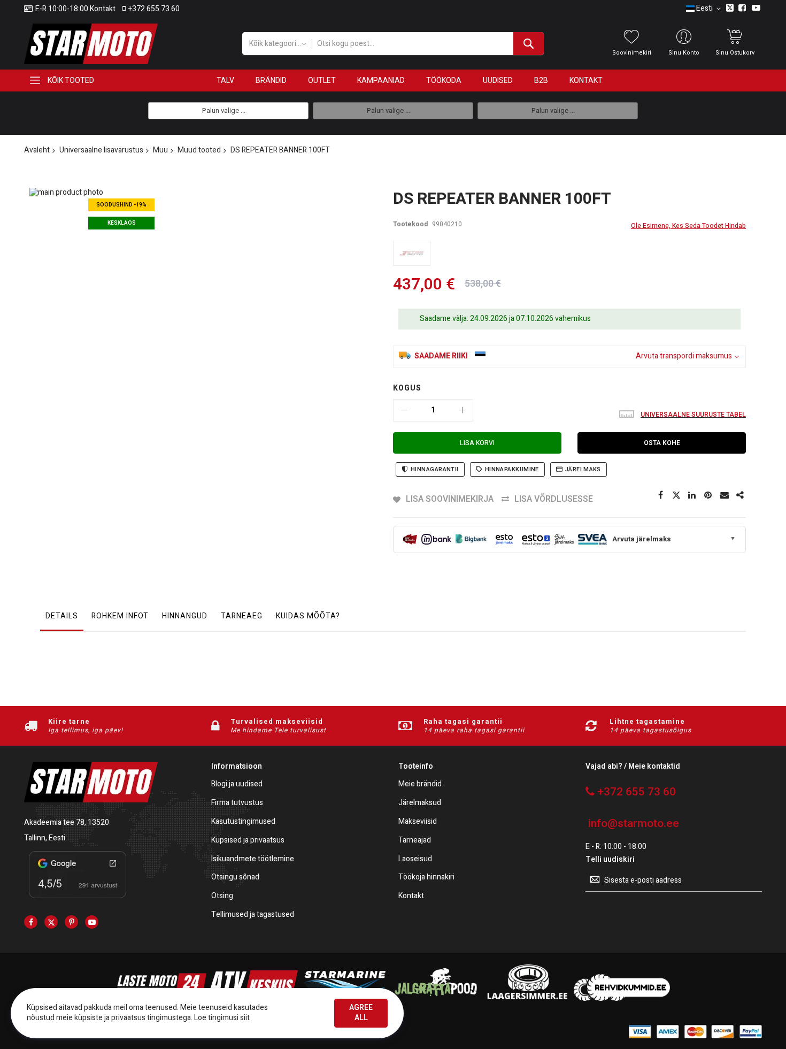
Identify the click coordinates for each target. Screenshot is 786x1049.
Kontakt (411, 896)
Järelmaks (583, 469)
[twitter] (51, 922)
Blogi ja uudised (237, 784)
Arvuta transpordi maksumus (684, 356)
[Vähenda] (404, 410)
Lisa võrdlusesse (553, 499)
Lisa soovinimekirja (450, 499)
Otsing (222, 896)
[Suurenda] (462, 410)
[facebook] (30, 922)
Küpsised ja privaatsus (247, 841)
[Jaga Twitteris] (676, 495)
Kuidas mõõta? (308, 616)
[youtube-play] (91, 922)
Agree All (361, 1012)
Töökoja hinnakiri (426, 877)
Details (61, 616)
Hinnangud (184, 616)
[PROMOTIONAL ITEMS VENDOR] (411, 253)
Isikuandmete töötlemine (252, 859)
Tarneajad (414, 841)
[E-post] (724, 495)
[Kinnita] (708, 495)
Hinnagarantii (435, 469)
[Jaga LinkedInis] (692, 495)
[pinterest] (71, 922)
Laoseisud (415, 859)
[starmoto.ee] (91, 44)
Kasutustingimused (243, 822)
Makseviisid (417, 822)
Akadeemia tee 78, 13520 (66, 822)
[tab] (61, 619)
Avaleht (37, 150)
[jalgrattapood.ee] (436, 998)
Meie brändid (420, 784)
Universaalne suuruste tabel (693, 414)
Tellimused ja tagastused (252, 915)
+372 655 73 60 (154, 9)
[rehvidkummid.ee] (622, 998)
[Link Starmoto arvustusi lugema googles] (77, 900)
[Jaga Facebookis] (660, 495)
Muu (160, 150)
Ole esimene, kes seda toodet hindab (688, 226)
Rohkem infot (120, 616)
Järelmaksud (419, 803)
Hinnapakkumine (512, 469)
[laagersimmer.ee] (527, 998)
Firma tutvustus (237, 803)
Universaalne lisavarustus (101, 150)
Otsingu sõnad (235, 877)
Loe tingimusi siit (222, 1017)
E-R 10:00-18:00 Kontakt (75, 9)
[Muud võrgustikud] (740, 495)
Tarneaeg (242, 616)
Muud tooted (199, 150)
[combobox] (427, 43)
